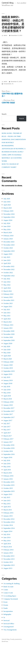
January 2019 (8, 380)
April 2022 (7, 288)
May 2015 (6, 504)
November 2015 (8, 485)
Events (5, 605)
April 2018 (7, 396)
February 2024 (8, 236)
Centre (5, 590)
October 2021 (8, 303)
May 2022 (6, 285)
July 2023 (6, 257)
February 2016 (8, 476)
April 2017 (7, 433)
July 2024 (6, 223)
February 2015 (8, 513)
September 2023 (9, 251)
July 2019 (6, 377)
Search (4, 114)
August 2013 (7, 568)
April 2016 (7, 470)
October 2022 (8, 273)
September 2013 (9, 565)
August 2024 (7, 220)
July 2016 (6, 460)
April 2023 (7, 263)
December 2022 (8, 266)
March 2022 (7, 291)
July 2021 (6, 309)
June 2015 (6, 500)
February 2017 (8, 439)
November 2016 (8, 448)
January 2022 (8, 297)
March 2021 (7, 322)
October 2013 (8, 562)
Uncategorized (8, 627)
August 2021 (7, 306)
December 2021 (8, 300)
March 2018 (7, 399)
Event (5, 602)
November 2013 (8, 559)
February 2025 (8, 211)
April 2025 (7, 205)
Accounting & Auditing (11, 583)
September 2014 (9, 528)
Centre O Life (8, 593)
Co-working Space (9, 596)
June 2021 (6, 313)
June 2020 (6, 350)
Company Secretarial (10, 599)
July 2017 (6, 423)
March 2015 (7, 510)
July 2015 (6, 497)
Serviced (6, 620)
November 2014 (8, 522)
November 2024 (8, 214)
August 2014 (7, 531)
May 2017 (6, 430)
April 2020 (7, 356)
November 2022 (8, 269)
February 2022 (8, 294)
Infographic (7, 614)
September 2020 (9, 340)
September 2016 (9, 454)
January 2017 (8, 442)
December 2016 (8, 445)
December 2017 (8, 408)
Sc (12, 83)
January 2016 (8, 479)
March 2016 (7, 473)
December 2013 (8, 556)
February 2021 (8, 325)
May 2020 (6, 353)
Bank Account (8, 587)
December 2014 (8, 519)
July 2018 (6, 386)
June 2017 (6, 427)
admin (5, 35)
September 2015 (9, 491)
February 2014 (8, 550)
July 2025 (6, 199)
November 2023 (8, 245)
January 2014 (8, 553)
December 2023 (8, 242)
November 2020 (8, 334)
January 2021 (8, 328)
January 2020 (8, 365)
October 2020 (8, 337)
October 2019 (8, 368)
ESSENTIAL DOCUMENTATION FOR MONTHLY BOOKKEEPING (14, 142)
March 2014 (7, 547)
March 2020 (7, 359)
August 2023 (7, 254)
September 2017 (9, 417)
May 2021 (6, 316)
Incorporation (7, 83)
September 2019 (9, 371)
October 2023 (8, 248)
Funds (5, 608)
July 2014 (6, 534)
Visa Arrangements (10, 630)
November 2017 (8, 411)
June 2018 (6, 390)
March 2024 (7, 232)
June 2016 (6, 463)
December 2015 (8, 482)
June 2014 (6, 537)
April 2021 (7, 319)
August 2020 (7, 343)
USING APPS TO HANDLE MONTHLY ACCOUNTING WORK (12, 158)
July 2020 (6, 346)
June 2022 (6, 282)
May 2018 (6, 393)
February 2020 (8, 362)
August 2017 (7, 420)
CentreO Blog (7, 3)
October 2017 (8, 414)
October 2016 (8, 451)
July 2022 (6, 279)
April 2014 (7, 544)
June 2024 (6, 226)
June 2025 (6, 202)
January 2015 (8, 516)
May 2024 (6, 229)
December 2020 (8, 331)
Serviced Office (8, 624)
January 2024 (8, 239)
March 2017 (7, 436)
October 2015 (8, 488)
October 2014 (8, 525)
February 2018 (8, 402)
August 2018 (7, 383)
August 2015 (7, 494)
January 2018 (8, 405)
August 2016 (7, 457)
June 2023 (6, 260)
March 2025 (7, 208)
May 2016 (6, 467)
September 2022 (9, 276)
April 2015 (7, 507)
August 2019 (7, 374)
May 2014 (6, 541)
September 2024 (9, 217)
